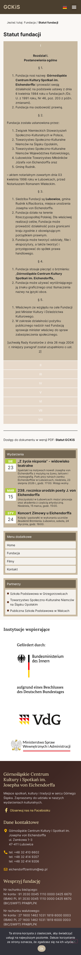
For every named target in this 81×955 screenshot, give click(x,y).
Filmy (10, 561)
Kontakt (12, 569)
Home (11, 545)
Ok (42, 948)
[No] (74, 941)
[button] (74, 7)
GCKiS (11, 7)
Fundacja (30, 22)
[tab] (40, 45)
